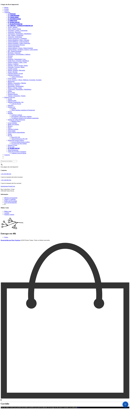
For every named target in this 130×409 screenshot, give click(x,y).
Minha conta (7, 211)
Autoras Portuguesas (17, 76)
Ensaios (10, 57)
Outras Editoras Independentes (16, 132)
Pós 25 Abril (11, 92)
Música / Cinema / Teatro (15, 88)
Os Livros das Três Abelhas (19, 143)
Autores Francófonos (14, 46)
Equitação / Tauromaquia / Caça (17, 59)
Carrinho (6, 213)
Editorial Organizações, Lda (15, 102)
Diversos (10, 56)
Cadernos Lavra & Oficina (18, 153)
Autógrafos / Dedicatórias (15, 37)
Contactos (7, 155)
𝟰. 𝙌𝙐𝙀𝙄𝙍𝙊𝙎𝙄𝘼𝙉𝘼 (14, 19)
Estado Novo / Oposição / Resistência (18, 60)
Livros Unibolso (12, 123)
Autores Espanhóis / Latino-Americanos (19, 43)
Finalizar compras (9, 214)
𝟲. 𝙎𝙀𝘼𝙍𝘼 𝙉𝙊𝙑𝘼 (14, 22)
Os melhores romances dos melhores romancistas (25, 118)
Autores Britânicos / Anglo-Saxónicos (18, 41)
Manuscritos (11, 81)
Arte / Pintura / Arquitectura (15, 35)
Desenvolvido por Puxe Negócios (10, 240)
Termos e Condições (10, 199)
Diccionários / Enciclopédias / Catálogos (19, 54)
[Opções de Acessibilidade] (125, 404)
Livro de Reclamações (10, 202)
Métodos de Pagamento (10, 198)
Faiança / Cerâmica (13, 64)
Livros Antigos (12, 78)
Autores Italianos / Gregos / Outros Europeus (20, 48)
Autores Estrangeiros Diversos (16, 45)
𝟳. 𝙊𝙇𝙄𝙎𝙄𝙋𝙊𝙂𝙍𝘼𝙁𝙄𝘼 (15, 24)
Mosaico (10, 126)
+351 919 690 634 (6, 174)
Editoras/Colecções (9, 97)
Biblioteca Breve (16, 121)
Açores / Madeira (12, 27)
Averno (10, 99)
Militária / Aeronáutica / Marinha (17, 83)
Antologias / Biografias (14, 32)
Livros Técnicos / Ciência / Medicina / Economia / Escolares (24, 80)
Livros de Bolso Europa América (20, 142)
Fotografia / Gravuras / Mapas (16, 67)
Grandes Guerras (12, 68)
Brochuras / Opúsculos (14, 53)
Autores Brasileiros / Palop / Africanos (18, 40)
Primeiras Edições (13, 94)
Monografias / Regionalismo (16, 86)
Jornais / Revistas (12, 72)
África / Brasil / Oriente (14, 29)
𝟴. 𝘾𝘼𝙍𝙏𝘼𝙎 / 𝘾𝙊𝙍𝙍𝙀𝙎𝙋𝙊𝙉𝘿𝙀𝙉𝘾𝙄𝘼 (20, 25)
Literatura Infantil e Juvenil (15, 73)
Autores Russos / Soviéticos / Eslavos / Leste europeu (23, 49)
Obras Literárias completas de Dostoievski (23, 110)
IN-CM (10, 135)
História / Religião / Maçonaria (16, 70)
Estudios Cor (11, 107)
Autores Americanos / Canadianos (17, 38)
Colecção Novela (16, 103)
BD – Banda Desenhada (14, 51)
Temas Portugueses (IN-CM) (19, 139)
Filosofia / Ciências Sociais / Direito (18, 65)
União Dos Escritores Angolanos (17, 151)
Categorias (7, 12)
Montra (6, 7)
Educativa (10, 105)
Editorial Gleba (12, 100)
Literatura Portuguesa (14, 75)
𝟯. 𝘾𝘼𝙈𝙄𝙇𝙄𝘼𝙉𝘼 (13, 17)
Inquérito (10, 113)
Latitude (13, 108)
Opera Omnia (11, 131)
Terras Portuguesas (13, 150)
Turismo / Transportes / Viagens (16, 96)
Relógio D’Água (12, 145)
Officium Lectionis (13, 129)
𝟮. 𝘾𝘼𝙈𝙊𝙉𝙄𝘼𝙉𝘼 (13, 15)
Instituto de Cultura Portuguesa (16, 119)
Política (10, 91)
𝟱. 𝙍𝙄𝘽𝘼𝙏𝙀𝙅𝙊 (12, 20)
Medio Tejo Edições (13, 124)
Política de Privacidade (10, 201)
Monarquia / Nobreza (14, 84)
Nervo (9, 127)
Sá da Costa (11, 146)
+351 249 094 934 (6, 180)
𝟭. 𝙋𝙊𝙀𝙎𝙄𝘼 (12, 14)
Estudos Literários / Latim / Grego (17, 62)
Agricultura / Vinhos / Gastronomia (17, 30)
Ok (78, 407)
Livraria (6, 9)
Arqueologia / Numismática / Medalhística (19, 33)
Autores (6, 10)
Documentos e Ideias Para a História (21, 116)
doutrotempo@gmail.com (8, 186)
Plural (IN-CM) (15, 137)
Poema (10, 134)
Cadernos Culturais (16, 115)
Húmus (10, 111)
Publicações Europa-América (16, 140)
